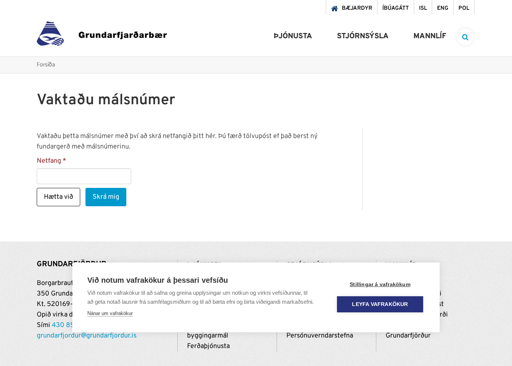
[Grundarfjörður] (102, 35)
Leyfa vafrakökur (380, 304)
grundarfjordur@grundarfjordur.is (86, 336)
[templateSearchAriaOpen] (465, 36)
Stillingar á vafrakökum (380, 284)
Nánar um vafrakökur (110, 313)
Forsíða (46, 65)
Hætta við (58, 197)
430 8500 (67, 325)
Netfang (49, 161)
